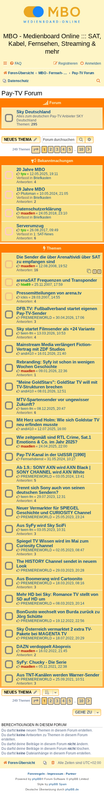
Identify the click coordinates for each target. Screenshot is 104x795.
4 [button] (63, 149)
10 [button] (81, 149)
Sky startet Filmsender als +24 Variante (55, 329)
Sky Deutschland (33, 112)
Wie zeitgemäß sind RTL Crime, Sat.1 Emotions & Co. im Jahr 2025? (53, 439)
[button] (35, 149)
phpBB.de (72, 789)
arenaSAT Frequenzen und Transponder (56, 280)
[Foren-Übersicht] (52, 16)
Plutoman (28, 194)
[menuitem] (15, 64)
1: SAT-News (43, 234)
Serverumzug (30, 225)
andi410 (27, 354)
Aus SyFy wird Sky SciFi (41, 525)
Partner (71, 773)
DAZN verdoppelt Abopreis (43, 646)
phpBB (36, 779)
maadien (28, 213)
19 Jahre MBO (30, 189)
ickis (24, 297)
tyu (23, 174)
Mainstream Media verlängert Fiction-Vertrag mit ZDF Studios (54, 347)
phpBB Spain (58, 784)
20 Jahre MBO (30, 169)
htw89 (26, 285)
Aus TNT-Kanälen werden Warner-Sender (57, 675)
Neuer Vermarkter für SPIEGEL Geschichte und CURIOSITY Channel (53, 510)
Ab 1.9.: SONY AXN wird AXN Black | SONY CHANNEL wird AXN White (53, 469)
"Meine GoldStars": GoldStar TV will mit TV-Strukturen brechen (56, 384)
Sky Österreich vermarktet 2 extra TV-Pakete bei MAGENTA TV (54, 631)
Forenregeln (36, 773)
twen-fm (27, 333)
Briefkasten (42, 178)
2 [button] (51, 149)
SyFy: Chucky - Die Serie (41, 662)
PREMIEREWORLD (36, 318)
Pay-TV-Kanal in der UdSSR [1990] (51, 454)
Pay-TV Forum (21, 93)
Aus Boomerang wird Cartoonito (49, 578)
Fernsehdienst (32, 459)
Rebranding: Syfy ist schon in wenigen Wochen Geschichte (55, 364)
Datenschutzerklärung (38, 209)
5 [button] (70, 149)
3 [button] (57, 149)
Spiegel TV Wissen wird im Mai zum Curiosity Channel (52, 543)
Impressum (55, 773)
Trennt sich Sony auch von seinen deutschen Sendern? (50, 490)
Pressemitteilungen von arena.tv (48, 293)
